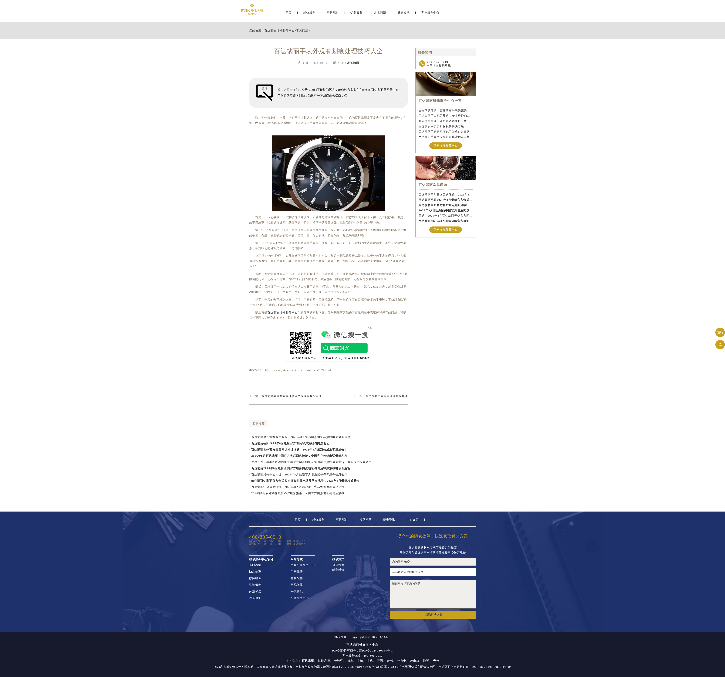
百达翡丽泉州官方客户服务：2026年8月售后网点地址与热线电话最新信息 (446, 194)
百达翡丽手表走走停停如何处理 (387, 396)
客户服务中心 (430, 12)
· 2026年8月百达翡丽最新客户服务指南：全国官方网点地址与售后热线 (296, 493)
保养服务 (356, 12)
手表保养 (297, 571)
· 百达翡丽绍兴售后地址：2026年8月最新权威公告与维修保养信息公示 (296, 486)
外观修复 (255, 591)
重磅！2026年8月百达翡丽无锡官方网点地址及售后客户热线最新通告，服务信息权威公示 (446, 215)
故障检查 (255, 578)
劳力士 (401, 660)
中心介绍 (413, 519)
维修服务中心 (300, 598)
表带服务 (255, 598)
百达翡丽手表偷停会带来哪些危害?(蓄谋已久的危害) (446, 136)
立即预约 (362, 346)
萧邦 (390, 660)
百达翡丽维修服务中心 (279, 30)
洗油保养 (255, 584)
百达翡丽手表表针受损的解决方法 (441, 126)
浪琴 (426, 660)
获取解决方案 (433, 614)
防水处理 (255, 571)
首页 (289, 12)
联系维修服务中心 (445, 145)
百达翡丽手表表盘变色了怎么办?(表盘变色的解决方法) (446, 131)
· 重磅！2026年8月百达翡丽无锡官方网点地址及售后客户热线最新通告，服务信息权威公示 (310, 462)
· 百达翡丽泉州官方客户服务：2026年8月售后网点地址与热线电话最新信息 (299, 437)
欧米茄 (414, 660)
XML (387, 637)
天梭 (436, 660)
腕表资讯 (404, 12)
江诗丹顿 (324, 660)
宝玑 (370, 660)
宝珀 (360, 660)
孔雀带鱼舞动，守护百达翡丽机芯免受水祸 (446, 121)
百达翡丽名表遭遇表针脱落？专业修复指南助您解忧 (296, 396)
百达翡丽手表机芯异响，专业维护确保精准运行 (446, 115)
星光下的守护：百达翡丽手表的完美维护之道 (446, 110)
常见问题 (380, 12)
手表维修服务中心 (303, 565)
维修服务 (309, 12)
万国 (380, 660)
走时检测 (255, 565)
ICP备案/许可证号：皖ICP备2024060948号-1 (362, 650)
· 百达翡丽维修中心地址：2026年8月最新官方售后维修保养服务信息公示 (298, 474)
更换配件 (333, 12)
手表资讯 (297, 591)
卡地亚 (338, 660)
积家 (350, 660)
